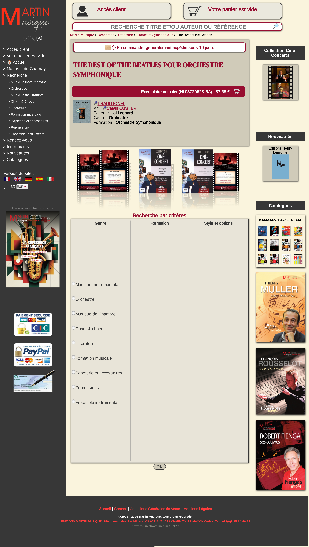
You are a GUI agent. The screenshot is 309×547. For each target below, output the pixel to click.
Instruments (16, 146)
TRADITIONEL (111, 103)
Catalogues (15, 159)
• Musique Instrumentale (27, 82)
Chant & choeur (90, 328)
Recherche (15, 75)
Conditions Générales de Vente (155, 509)
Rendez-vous (17, 140)
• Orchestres (18, 88)
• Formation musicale (25, 114)
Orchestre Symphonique (155, 35)
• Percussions (19, 127)
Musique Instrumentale (97, 284)
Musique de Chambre (96, 314)
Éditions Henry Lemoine (280, 150)
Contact (120, 509)
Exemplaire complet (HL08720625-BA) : (185, 91)
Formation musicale (94, 358)
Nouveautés (16, 153)
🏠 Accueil (14, 62)
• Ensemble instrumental (27, 134)
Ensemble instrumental (97, 402)
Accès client (111, 9)
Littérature (85, 343)
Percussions (87, 387)
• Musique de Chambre (26, 95)
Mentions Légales (197, 509)
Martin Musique (82, 35)
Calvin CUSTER (121, 108)
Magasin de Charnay (24, 68)
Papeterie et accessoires (99, 373)
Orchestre (125, 35)
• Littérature (17, 108)
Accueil (105, 509)
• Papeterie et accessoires (28, 121)
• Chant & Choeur (22, 101)
